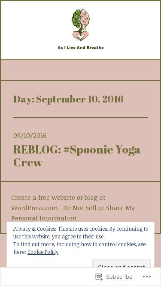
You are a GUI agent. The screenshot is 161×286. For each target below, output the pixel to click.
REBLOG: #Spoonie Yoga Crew (77, 155)
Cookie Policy (42, 251)
